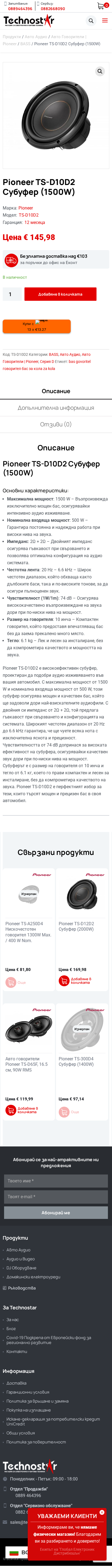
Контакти (17, 1351)
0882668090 (53, 9)
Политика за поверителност (36, 1442)
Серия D (47, 361)
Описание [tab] (56, 391)
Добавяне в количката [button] (81, 980)
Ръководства (19, 1288)
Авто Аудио (36, 36)
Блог (11, 1328)
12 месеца (34, 222)
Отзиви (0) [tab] (56, 424)
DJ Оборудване (21, 1268)
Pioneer (25, 208)
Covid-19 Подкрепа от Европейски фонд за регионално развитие (49, 1340)
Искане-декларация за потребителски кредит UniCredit (53, 1421)
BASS (25, 43)
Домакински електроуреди (33, 1277)
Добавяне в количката (60, 294)
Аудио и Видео (21, 1259)
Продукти (12, 36)
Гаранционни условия (28, 1392)
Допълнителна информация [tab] (56, 407)
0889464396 (20, 9)
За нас (13, 1319)
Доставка (16, 1383)
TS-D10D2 (29, 215)
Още (22, 982)
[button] (100, 71)
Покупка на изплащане (29, 1410)
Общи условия (21, 1433)
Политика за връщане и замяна (38, 1401)
